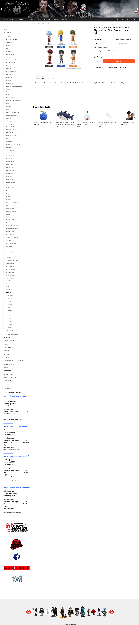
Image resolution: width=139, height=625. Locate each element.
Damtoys (8, 80)
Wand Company (10, 281)
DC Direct (9, 89)
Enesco (8, 103)
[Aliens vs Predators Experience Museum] (16, 544)
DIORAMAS (6, 357)
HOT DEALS (7, 36)
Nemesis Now (10, 208)
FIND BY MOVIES (8, 331)
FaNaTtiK (8, 118)
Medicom (9, 191)
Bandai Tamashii (11, 54)
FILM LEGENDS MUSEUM (11, 334)
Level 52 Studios (10, 179)
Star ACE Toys (10, 240)
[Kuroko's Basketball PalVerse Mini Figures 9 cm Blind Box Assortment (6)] (62, 49)
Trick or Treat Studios (12, 260)
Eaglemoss (9, 95)
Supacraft (9, 246)
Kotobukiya (9, 176)
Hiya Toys (9, 141)
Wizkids (8, 287)
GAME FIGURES (8, 347)
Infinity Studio (10, 162)
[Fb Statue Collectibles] (16, 557)
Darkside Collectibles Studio (14, 86)
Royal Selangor (10, 234)
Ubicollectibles (10, 266)
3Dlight (10, 298)
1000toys (10, 295)
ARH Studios (9, 42)
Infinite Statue (10, 159)
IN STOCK (6, 29)
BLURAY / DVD (7, 374)
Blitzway (8, 66)
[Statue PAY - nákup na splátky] (16, 578)
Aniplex (10, 324)
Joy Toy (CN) (9, 167)
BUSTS (5, 344)
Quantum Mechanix (12, 228)
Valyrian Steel (10, 278)
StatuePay (31, 19)
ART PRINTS (7, 371)
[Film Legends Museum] (16, 527)
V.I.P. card (39, 19)
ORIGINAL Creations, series (12, 381)
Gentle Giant (9, 132)
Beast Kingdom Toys (12, 60)
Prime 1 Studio (10, 217)
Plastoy (8, 214)
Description (40, 78)
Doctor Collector (11, 98)
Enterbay (8, 106)
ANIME (5, 367)
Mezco (8, 196)
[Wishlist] (127, 19)
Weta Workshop (10, 284)
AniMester (11, 322)
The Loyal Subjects (11, 252)
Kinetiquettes (10, 170)
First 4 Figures (10, 124)
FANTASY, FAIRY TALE (10, 377)
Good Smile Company (12, 135)
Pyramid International (12, 226)
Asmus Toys (9, 48)
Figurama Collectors (11, 115)
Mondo (8, 199)
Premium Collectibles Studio (14, 220)
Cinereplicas (9, 74)
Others (8, 292)
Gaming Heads (10, 130)
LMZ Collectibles (10, 182)
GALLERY (64, 19)
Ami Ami (10, 313)
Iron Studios (9, 164)
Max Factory (9, 185)
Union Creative (10, 269)
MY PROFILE (55, 19)
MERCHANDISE (8, 337)
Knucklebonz (10, 173)
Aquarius (8, 45)
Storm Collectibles (11, 243)
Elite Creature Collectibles (13, 101)
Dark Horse (9, 83)
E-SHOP (5, 19)
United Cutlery (10, 272)
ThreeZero (9, 255)
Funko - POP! (10, 127)
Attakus (8, 51)
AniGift (10, 319)
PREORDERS (22, 19)
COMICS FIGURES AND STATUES (13, 361)
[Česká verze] (136, 12)
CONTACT (47, 19)
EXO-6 (8, 109)
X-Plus (8, 290)
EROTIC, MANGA (8, 364)
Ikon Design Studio (11, 156)
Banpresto (9, 57)
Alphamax (10, 304)
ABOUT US (13, 19)
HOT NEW (6, 26)
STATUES (6, 351)
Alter (9, 307)
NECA (7, 205)
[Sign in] (123, 19)
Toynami (8, 258)
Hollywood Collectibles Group (14, 144)
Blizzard (8, 68)
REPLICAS (6, 354)
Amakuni (10, 310)
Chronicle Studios (11, 150)
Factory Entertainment (12, 112)
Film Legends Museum (12, 121)
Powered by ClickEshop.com (69, 624)
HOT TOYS (9, 147)
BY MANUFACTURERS (10, 39)
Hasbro (8, 138)
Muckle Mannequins (12, 202)
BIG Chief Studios (11, 63)
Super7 (8, 249)
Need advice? (52, 78)
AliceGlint (10, 301)
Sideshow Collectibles (12, 237)
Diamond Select (10, 92)
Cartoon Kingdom (11, 71)
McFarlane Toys (10, 188)
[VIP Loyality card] (16, 568)
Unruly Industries (11, 275)
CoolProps (9, 77)
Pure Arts (9, 223)
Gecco (9, 327)
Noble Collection (11, 211)
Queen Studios (10, 231)
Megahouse (9, 194)
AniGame (10, 316)
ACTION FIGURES (8, 341)
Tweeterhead (10, 263)
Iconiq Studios (10, 153)
